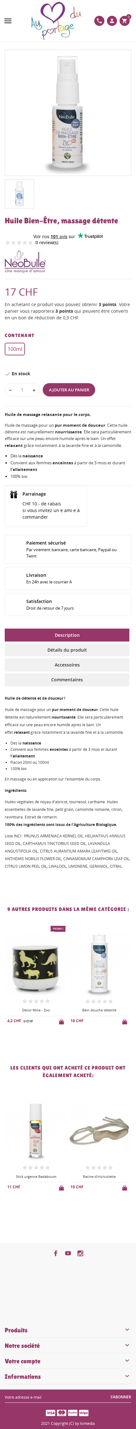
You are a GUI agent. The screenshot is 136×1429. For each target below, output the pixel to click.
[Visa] (50, 1413)
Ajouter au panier (69, 390)
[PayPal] (72, 1413)
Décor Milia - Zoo (36, 1010)
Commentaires (67, 680)
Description (67, 635)
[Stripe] (84, 1413)
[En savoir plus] (41, 1042)
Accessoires (67, 665)
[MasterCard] (61, 1413)
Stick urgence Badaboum (36, 1176)
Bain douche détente (99, 1010)
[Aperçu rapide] (31, 1042)
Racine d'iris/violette (99, 1176)
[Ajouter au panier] (62, 1020)
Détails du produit (67, 650)
